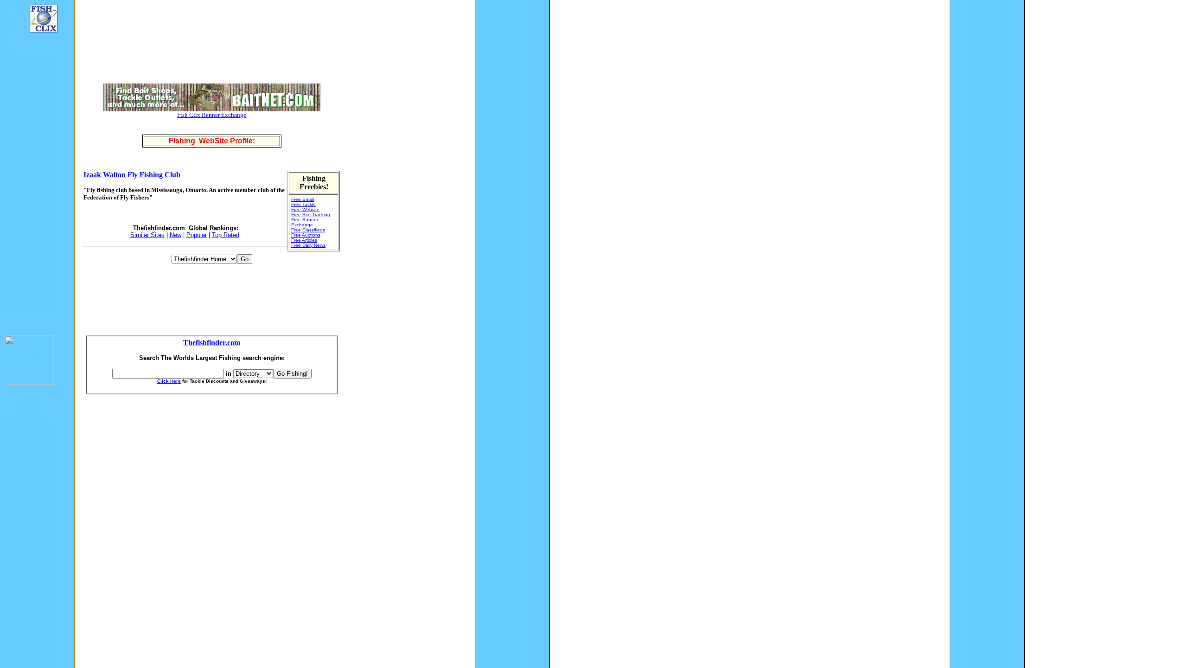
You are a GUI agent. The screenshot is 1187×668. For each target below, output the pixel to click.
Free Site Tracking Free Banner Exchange (310, 219)
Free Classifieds (308, 229)
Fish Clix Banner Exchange (211, 114)
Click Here (169, 381)
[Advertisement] (32, 179)
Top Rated (225, 234)
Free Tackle (303, 204)
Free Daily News (308, 245)
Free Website (305, 209)
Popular (196, 234)
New (175, 234)
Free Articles (304, 240)
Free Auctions (305, 235)
